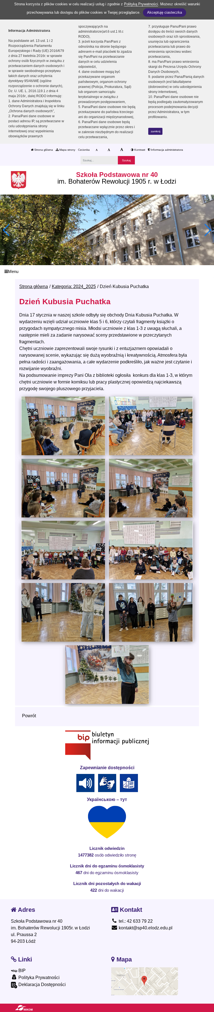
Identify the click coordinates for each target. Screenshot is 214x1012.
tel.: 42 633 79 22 (135, 921)
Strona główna (43, 149)
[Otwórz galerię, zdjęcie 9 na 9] (107, 674)
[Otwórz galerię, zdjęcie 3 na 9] (63, 488)
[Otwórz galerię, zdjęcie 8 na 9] (151, 612)
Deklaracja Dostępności (41, 984)
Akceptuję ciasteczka (164, 12)
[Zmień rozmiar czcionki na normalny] (97, 150)
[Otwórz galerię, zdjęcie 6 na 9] (151, 550)
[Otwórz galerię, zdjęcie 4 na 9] (151, 488)
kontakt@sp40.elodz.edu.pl (145, 927)
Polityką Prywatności (141, 4)
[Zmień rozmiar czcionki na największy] (121, 150)
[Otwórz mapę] (144, 981)
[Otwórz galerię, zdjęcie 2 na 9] (151, 426)
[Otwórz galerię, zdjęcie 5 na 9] (63, 550)
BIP (21, 970)
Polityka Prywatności (38, 977)
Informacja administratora (166, 149)
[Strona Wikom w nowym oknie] (24, 1008)
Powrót (29, 715)
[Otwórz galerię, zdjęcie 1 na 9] (63, 426)
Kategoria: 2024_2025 (74, 286)
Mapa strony (67, 149)
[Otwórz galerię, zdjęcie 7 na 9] (63, 612)
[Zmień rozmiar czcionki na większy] (109, 150)
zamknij (155, 131)
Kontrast (139, 149)
